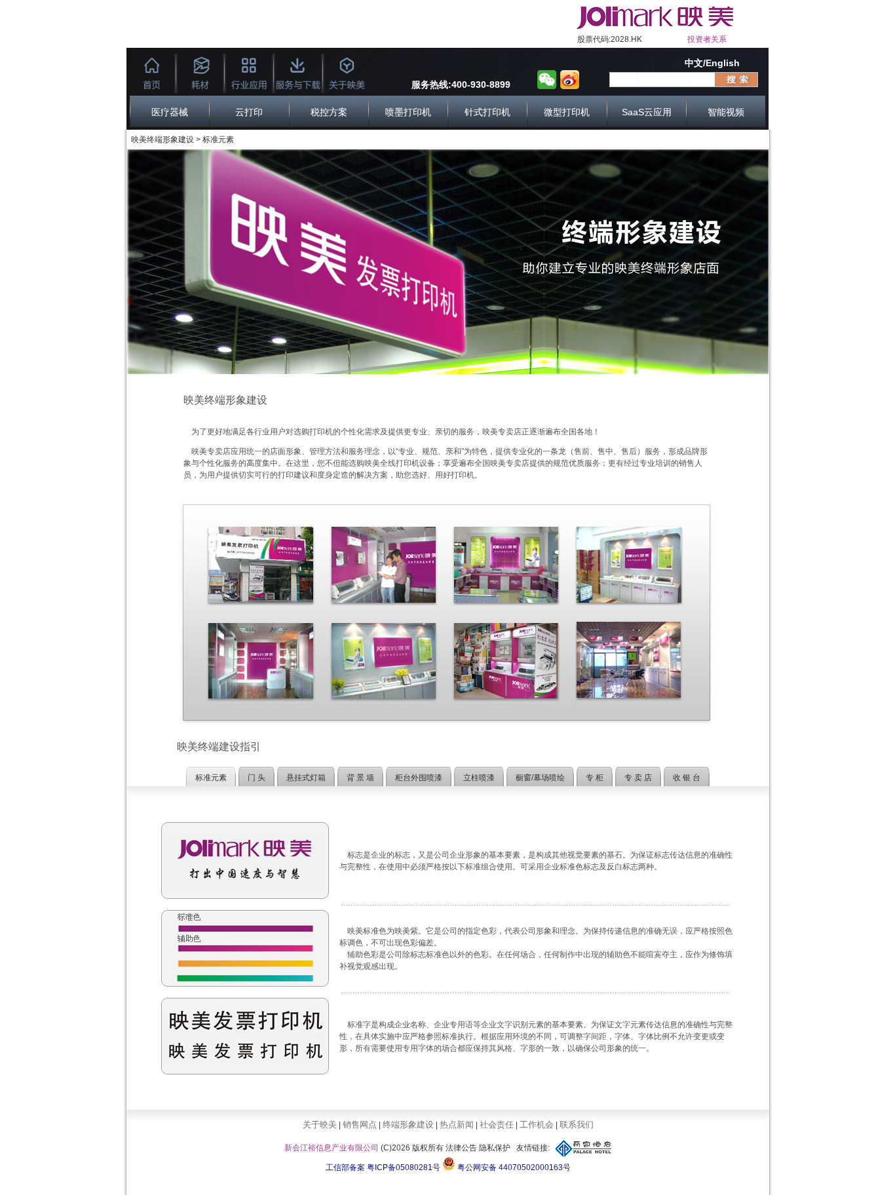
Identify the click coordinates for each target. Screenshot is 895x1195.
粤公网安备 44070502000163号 (513, 1167)
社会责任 (497, 1124)
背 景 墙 (360, 777)
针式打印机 (487, 112)
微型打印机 (567, 112)
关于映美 (320, 1124)
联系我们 (577, 1124)
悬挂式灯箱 (306, 777)
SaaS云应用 (647, 112)
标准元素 (211, 777)
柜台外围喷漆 (418, 777)
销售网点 (360, 1124)
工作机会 (537, 1124)
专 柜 (594, 777)
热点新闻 (457, 1124)
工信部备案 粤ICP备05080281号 (383, 1167)
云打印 (249, 112)
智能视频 (726, 112)
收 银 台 (686, 777)
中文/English (712, 63)
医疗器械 (169, 112)
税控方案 (329, 112)
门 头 (256, 777)
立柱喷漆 (479, 777)
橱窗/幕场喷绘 (540, 777)
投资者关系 (707, 39)
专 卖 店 (638, 777)
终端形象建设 (408, 1124)
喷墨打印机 (408, 112)
